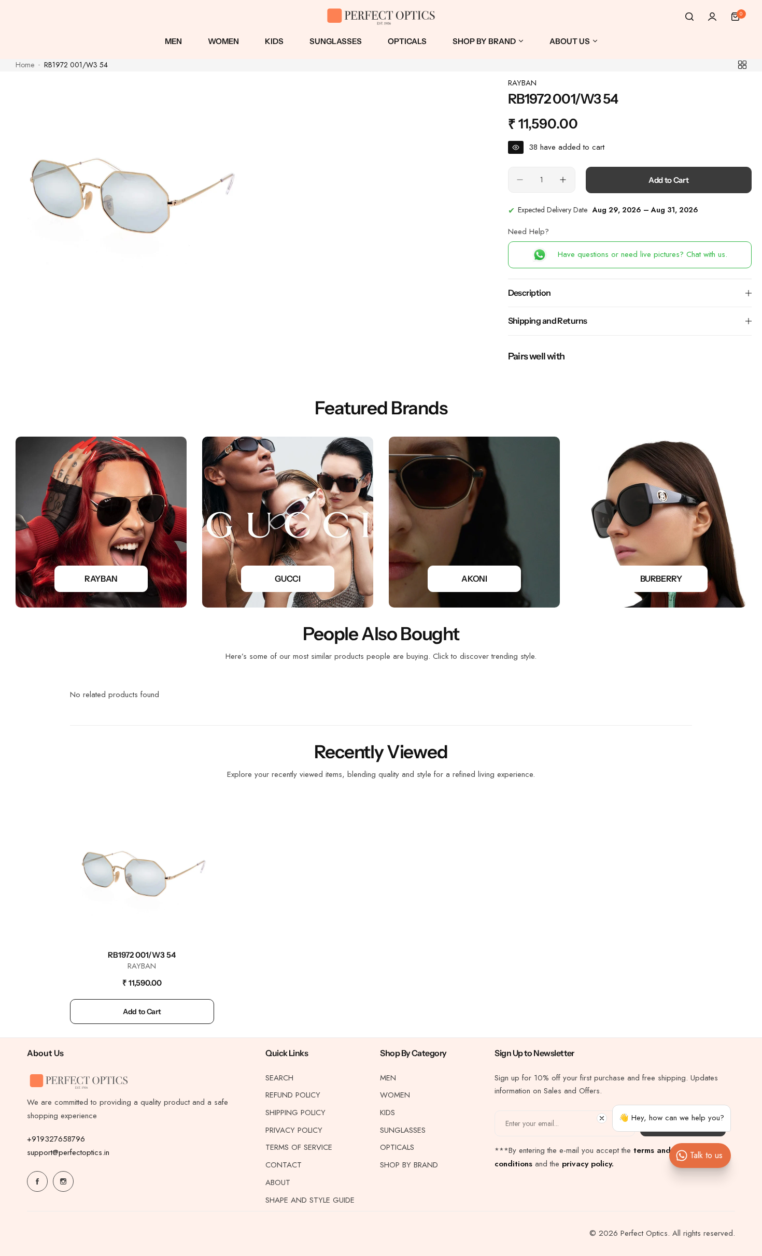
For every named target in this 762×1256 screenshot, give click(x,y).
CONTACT (283, 1165)
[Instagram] (63, 1181)
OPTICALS (397, 1147)
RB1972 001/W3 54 (142, 955)
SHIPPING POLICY (295, 1112)
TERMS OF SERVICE (298, 1147)
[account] (712, 16)
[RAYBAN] (101, 522)
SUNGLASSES (403, 1130)
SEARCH (279, 1078)
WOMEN (395, 1095)
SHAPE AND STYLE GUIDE (310, 1200)
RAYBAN (522, 83)
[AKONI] (474, 522)
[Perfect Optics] (381, 17)
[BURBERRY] (660, 522)
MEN (388, 1078)
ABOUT (277, 1182)
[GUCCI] (287, 522)
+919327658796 (56, 1139)
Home (25, 65)
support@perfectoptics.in (68, 1152)
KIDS (387, 1112)
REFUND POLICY (292, 1095)
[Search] (689, 16)
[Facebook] (37, 1181)
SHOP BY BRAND (409, 1165)
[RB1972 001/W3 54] (142, 871)
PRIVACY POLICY (293, 1130)
